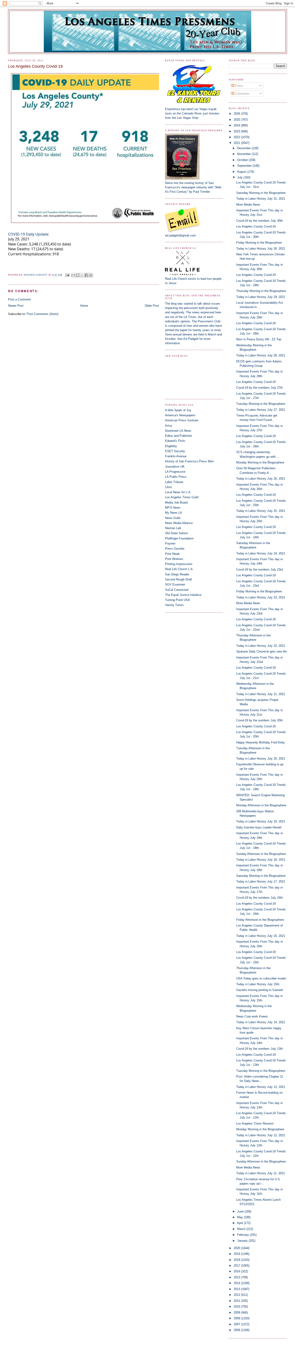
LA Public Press (175, 476)
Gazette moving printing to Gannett (259, 990)
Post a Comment (19, 299)
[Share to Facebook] (86, 275)
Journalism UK (175, 466)
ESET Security (175, 451)
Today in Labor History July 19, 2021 (260, 821)
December (244, 148)
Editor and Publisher (178, 435)
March (241, 1229)
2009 (237, 1312)
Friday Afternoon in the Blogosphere (260, 919)
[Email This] (73, 275)
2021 (237, 143)
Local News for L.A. (178, 492)
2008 (237, 1318)
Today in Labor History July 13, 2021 (260, 1087)
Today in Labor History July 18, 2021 (260, 859)
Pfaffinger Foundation (179, 538)
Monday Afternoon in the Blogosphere (261, 805)
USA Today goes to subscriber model (261, 978)
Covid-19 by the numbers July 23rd (259, 569)
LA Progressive (175, 471)
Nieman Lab (173, 528)
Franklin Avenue (175, 456)
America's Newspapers (180, 415)
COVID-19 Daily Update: (28, 234)
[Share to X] (82, 275)
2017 (237, 1265)
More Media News (248, 204)
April (240, 1223)
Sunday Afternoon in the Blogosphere (261, 854)
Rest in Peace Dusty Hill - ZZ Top (258, 339)
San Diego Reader (177, 574)
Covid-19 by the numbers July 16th (259, 897)
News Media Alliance (179, 523)
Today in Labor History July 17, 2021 (260, 881)
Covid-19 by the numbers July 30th (259, 220)
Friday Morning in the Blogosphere (259, 242)
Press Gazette (174, 548)
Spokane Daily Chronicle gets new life (261, 651)
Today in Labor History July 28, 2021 (260, 355)
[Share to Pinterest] (90, 275)
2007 (237, 1324)
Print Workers (174, 559)
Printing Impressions (178, 564)
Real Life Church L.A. (179, 569)
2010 (237, 1306)
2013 (237, 1289)
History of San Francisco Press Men (189, 461)
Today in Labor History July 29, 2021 (260, 297)
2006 (237, 1330)
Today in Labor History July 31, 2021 (260, 198)
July (240, 177)
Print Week (172, 554)
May (240, 1217)
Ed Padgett (190, 339)
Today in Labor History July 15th (257, 984)
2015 (237, 1277)
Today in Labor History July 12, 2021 (260, 1135)
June (241, 1211)
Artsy (168, 425)
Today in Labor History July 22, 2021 (260, 645)
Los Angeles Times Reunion (255, 1123)
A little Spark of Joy (178, 410)
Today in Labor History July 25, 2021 (260, 511)
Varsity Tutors (174, 605)
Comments (242, 93)
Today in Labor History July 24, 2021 (260, 553)
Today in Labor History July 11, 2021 (260, 1173)
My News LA (173, 512)
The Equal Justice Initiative (183, 595)
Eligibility (171, 446)
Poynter (170, 543)
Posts (238, 85)
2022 (237, 137)
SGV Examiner (175, 584)
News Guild (172, 518)
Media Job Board (176, 502)
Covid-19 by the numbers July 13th (259, 1048)
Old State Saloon (176, 533)
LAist (168, 487)
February (243, 1234)
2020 (237, 1248)
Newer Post (16, 305)
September (245, 165)
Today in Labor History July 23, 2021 (260, 597)
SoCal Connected (176, 590)
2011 (237, 1300)
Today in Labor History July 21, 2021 (260, 694)
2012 (237, 1295)
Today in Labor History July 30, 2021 (260, 248)
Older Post (152, 305)
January (243, 1240)
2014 (237, 1283)
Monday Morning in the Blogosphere (260, 462)
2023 (237, 131)
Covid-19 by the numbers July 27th (259, 387)
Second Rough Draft (178, 579)
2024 (237, 125)
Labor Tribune (174, 482)
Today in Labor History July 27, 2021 (260, 409)
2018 (237, 1260)
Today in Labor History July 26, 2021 (260, 478)
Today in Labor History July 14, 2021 (260, 1022)
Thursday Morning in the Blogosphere (261, 291)
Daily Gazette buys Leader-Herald (258, 827)
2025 (237, 119)
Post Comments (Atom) (42, 314)
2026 (237, 113)
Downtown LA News (178, 430)
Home (84, 305)
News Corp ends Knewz (252, 1016)
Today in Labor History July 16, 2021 (260, 936)
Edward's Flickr (175, 441)
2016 (237, 1271)
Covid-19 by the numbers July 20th (259, 720)
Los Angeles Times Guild (181, 497)
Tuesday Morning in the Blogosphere (260, 403)
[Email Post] (67, 275)
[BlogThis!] (77, 275)
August (242, 171)
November (244, 154)
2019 (237, 1254)
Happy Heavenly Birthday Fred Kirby (260, 742)
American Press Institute (181, 420)
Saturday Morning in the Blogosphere (261, 193)
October (243, 160)
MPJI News (172, 507)
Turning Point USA (177, 600)
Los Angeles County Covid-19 (256, 226)
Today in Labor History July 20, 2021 (260, 758)
